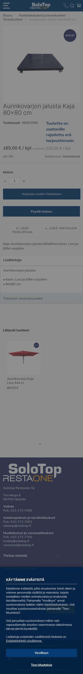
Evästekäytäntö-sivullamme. (24, 641)
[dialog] (41, 337)
